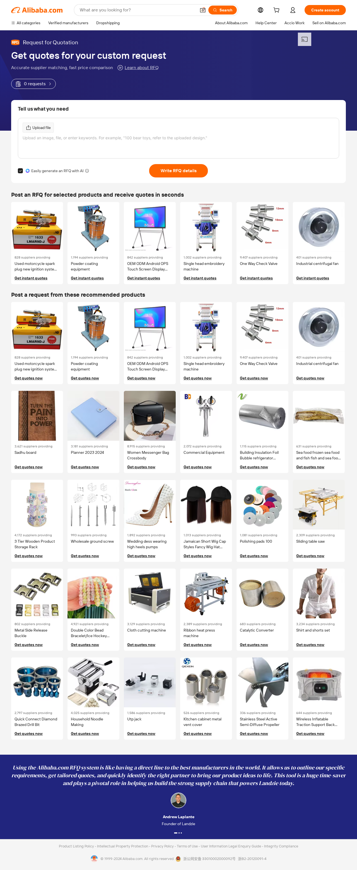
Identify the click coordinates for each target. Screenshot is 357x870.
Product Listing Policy (77, 846)
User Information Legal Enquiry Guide (231, 846)
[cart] (277, 11)
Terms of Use (188, 846)
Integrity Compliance (281, 846)
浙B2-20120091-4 (252, 859)
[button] (202, 10)
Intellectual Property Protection (123, 846)
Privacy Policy (163, 846)
